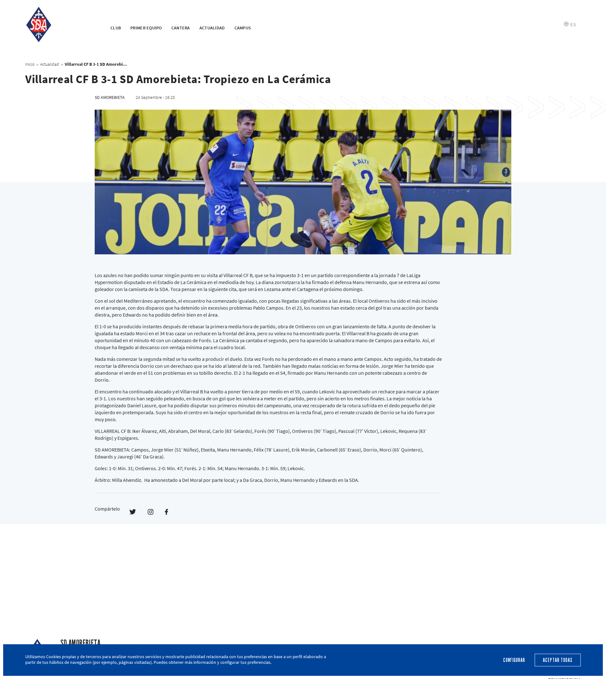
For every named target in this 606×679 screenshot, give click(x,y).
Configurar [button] (514, 660)
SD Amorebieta (80, 643)
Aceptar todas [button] (557, 660)
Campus (243, 28)
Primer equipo (146, 28)
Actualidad (212, 28)
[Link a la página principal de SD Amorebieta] (60, 25)
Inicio (29, 64)
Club (115, 28)
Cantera (180, 28)
